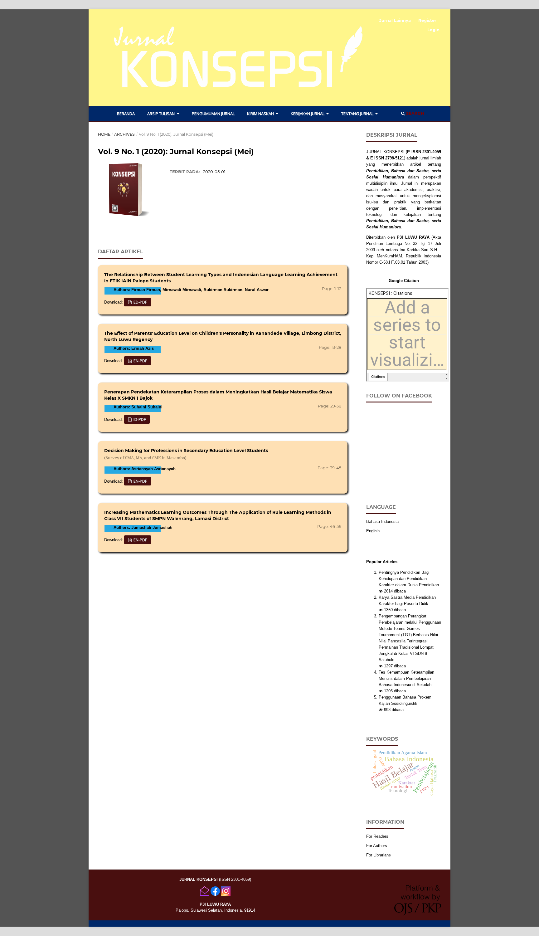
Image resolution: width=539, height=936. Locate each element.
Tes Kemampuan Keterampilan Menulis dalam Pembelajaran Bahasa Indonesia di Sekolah (406, 678)
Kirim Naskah (261, 113)
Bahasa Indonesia (382, 521)
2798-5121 (394, 158)
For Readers (377, 836)
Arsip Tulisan (161, 113)
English (373, 531)
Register (427, 20)
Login (433, 29)
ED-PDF (140, 302)
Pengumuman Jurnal (213, 113)
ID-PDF (139, 419)
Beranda (126, 113)
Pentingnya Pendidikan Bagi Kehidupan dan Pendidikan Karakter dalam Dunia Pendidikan (409, 578)
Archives (124, 134)
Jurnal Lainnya (395, 20)
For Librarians (378, 855)
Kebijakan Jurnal (308, 113)
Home (104, 134)
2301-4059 (431, 151)
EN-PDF (140, 360)
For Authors (376, 845)
